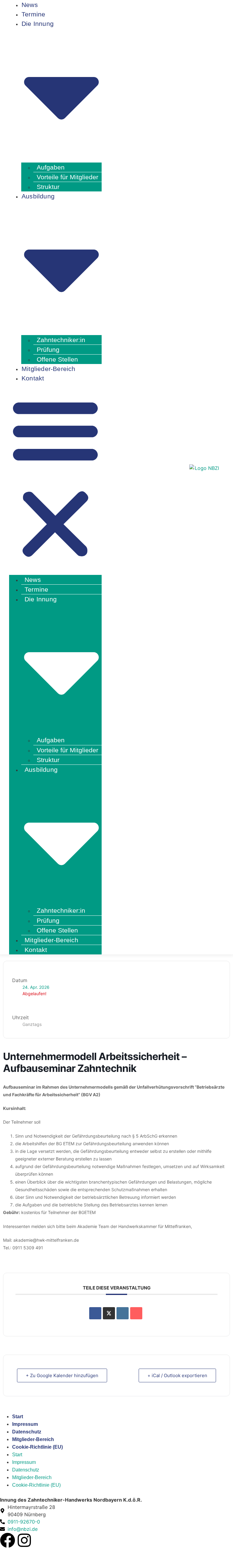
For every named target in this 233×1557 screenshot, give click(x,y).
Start (17, 1416)
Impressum (25, 1424)
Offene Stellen (57, 930)
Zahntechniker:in (61, 339)
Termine (36, 589)
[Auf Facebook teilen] (95, 1313)
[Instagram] (24, 1540)
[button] (55, 477)
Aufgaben (51, 167)
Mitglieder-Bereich (49, 368)
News (33, 579)
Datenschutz (26, 1431)
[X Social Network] (109, 1313)
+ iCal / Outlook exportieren (177, 1375)
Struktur (48, 759)
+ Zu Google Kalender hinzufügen (62, 1375)
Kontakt (33, 378)
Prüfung (48, 349)
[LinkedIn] (122, 1313)
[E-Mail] (136, 1313)
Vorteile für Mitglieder (67, 176)
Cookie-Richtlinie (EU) (37, 1447)
